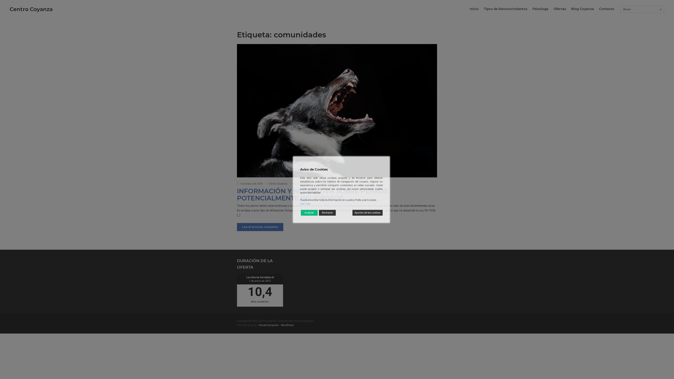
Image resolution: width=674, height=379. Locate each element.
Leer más (305, 203)
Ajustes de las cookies (368, 212)
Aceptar (309, 212)
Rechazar (327, 212)
